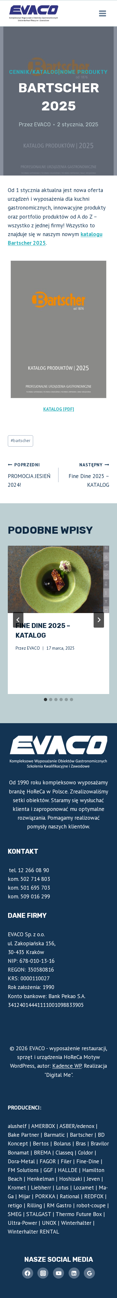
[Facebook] (27, 1273)
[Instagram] (42, 1273)
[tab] (45, 699)
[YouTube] (58, 1273)
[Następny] (99, 620)
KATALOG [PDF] (58, 409)
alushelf (17, 1126)
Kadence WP (67, 1065)
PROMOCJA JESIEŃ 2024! (29, 475)
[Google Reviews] (89, 1273)
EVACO (42, 124)
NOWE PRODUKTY (84, 72)
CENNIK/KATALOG (33, 72)
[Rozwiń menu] (102, 13)
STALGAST (38, 1214)
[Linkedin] (74, 1273)
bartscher (20, 440)
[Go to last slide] (18, 620)
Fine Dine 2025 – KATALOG (89, 475)
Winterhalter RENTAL (33, 1231)
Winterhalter (76, 1222)
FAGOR (48, 1161)
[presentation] (58, 579)
